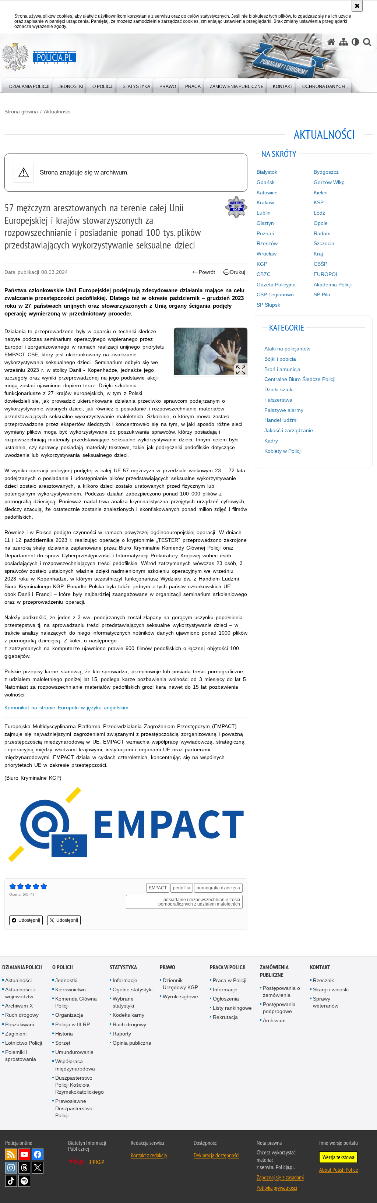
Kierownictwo (70, 989)
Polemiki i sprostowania (20, 1055)
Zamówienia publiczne (274, 971)
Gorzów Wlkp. (330, 182)
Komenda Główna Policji (76, 1002)
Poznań (265, 233)
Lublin (264, 213)
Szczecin (324, 243)
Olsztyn (265, 223)
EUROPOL (326, 274)
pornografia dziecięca (218, 887)
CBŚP (320, 264)
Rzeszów (267, 243)
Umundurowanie (74, 1052)
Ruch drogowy (22, 1015)
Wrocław (266, 254)
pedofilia (181, 887)
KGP (262, 264)
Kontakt (320, 967)
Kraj (318, 254)
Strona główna (21, 111)
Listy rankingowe (232, 1008)
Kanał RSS (11, 1154)
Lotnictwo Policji (23, 1043)
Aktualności (57, 111)
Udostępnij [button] (29, 920)
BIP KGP (96, 1161)
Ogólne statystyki (132, 989)
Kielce (321, 192)
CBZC (264, 274)
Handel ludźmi (280, 420)
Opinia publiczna (132, 1043)
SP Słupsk (268, 305)
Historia (64, 1034)
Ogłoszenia (226, 999)
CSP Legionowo (275, 294)
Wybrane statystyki (123, 1002)
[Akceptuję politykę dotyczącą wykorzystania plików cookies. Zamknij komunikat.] (357, 6)
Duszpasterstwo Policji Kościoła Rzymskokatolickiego (79, 1085)
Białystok (267, 172)
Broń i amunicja (282, 369)
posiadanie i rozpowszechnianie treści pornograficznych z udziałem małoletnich (199, 902)
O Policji (62, 967)
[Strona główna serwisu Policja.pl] (331, 41)
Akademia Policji (333, 284)
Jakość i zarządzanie (288, 430)
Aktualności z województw (20, 993)
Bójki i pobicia (280, 359)
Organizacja (69, 1015)
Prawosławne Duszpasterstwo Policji (73, 1108)
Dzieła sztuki (278, 389)
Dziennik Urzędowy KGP (180, 983)
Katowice (267, 192)
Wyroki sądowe (180, 996)
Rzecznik (323, 980)
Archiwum (274, 1020)
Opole (321, 223)
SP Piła (322, 294)
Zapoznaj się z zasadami (280, 1177)
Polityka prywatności (277, 1187)
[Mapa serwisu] (343, 41)
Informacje (125, 980)
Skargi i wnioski (331, 989)
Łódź (319, 213)
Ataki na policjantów (287, 349)
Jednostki (66, 980)
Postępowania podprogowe (279, 1007)
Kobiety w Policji (283, 451)
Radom (322, 233)
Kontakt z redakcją (149, 1155)
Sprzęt (62, 1043)
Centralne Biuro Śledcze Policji (299, 379)
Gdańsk (266, 182)
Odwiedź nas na (24, 1154)
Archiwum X (19, 1006)
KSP (319, 202)
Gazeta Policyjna (276, 284)
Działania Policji (22, 967)
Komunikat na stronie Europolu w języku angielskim (66, 707)
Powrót (207, 272)
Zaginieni (16, 1034)
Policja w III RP (72, 1024)
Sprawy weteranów (325, 1002)
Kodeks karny (128, 1015)
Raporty (122, 1034)
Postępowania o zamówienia (281, 991)
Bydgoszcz (326, 172)
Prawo (167, 967)
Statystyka (123, 967)
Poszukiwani (19, 1024)
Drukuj (237, 272)
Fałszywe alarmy (283, 410)
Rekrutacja (225, 1017)
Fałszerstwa (278, 400)
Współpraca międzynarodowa (75, 1064)
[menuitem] (29, 85)
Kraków (265, 202)
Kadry (271, 441)
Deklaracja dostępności (216, 1155)
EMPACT (158, 887)
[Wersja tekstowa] (355, 41)
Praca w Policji (228, 967)
